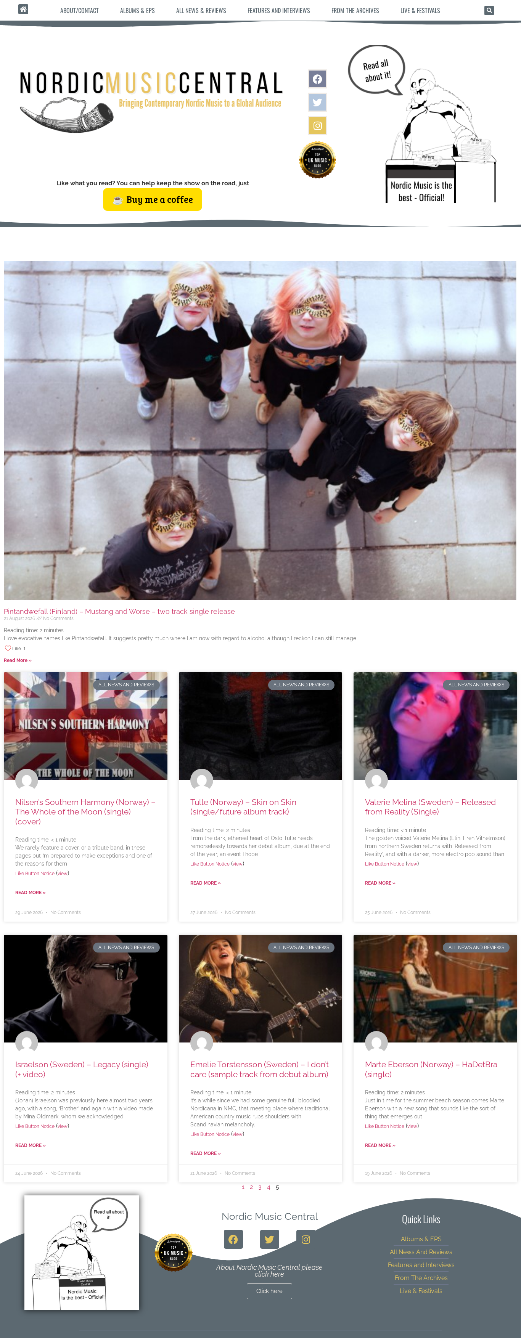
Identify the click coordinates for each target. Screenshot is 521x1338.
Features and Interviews (279, 10)
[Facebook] (317, 78)
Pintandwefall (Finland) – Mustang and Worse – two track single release (119, 611)
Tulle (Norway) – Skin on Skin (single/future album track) (243, 806)
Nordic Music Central (270, 1216)
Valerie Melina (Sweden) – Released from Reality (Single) (430, 806)
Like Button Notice (35, 873)
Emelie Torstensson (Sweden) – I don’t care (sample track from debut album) (259, 1069)
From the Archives (355, 10)
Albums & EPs (137, 10)
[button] (489, 10)
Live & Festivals (420, 10)
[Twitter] (317, 102)
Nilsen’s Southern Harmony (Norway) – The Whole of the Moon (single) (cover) (85, 811)
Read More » (18, 660)
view (63, 873)
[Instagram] (317, 125)
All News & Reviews (201, 10)
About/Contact (79, 10)
